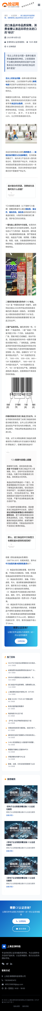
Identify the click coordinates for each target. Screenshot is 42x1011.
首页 (6, 15)
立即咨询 (21, 641)
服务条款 (25, 1006)
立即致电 (22, 921)
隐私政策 (16, 1006)
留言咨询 (22, 929)
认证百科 (14, 15)
